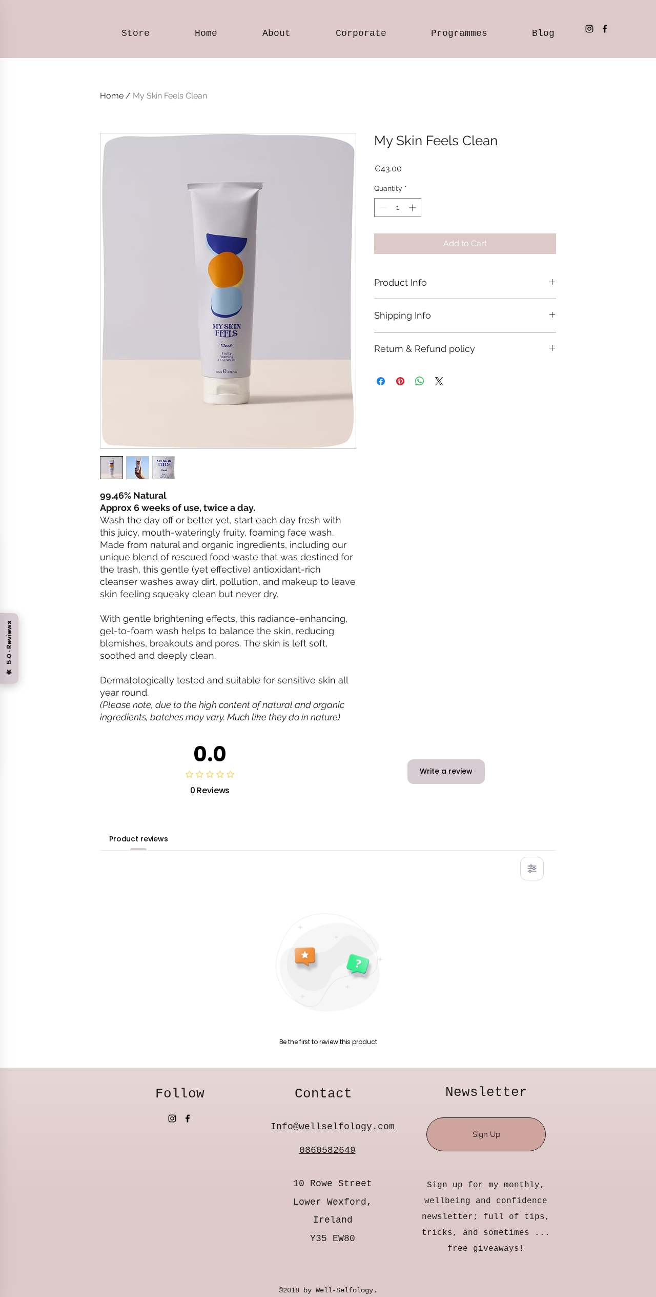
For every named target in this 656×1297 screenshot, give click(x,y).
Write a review (446, 771)
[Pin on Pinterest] (400, 381)
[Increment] (413, 208)
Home (112, 96)
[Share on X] (439, 381)
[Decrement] (382, 208)
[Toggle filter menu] (532, 868)
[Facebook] (605, 29)
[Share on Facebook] (381, 381)
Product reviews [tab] (138, 839)
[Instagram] (589, 29)
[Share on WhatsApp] (420, 381)
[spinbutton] (397, 208)
